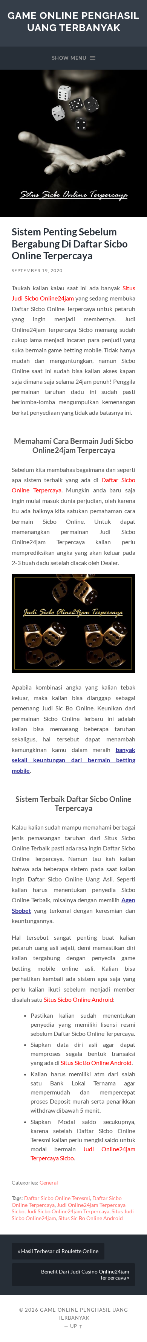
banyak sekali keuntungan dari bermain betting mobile (73, 760)
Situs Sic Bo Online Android (90, 1218)
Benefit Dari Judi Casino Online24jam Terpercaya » (85, 1275)
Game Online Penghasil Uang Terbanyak (73, 21)
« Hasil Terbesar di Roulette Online (58, 1251)
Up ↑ (76, 1326)
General (49, 1183)
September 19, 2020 (37, 270)
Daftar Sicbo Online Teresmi (57, 1198)
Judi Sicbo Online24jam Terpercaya (68, 1211)
